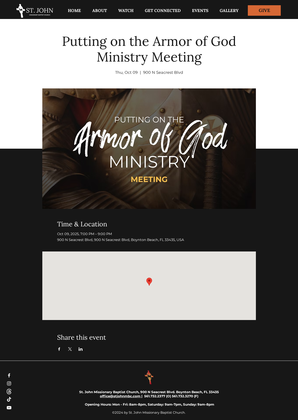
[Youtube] (9, 407)
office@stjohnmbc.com (120, 396)
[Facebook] (9, 375)
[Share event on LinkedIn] (81, 349)
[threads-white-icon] (9, 391)
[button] (162, 10)
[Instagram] (9, 383)
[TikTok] (9, 399)
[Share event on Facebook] (59, 349)
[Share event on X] (70, 349)
